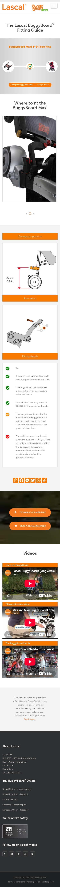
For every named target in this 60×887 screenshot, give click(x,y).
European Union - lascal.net (15, 810)
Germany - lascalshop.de (14, 804)
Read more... (30, 719)
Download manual (33, 512)
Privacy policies (33, 882)
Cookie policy (48, 882)
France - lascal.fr (10, 799)
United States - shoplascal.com (17, 789)
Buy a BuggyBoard (33, 525)
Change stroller (43, 85)
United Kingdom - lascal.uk (15, 794)
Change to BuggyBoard (21, 85)
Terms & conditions (16, 882)
